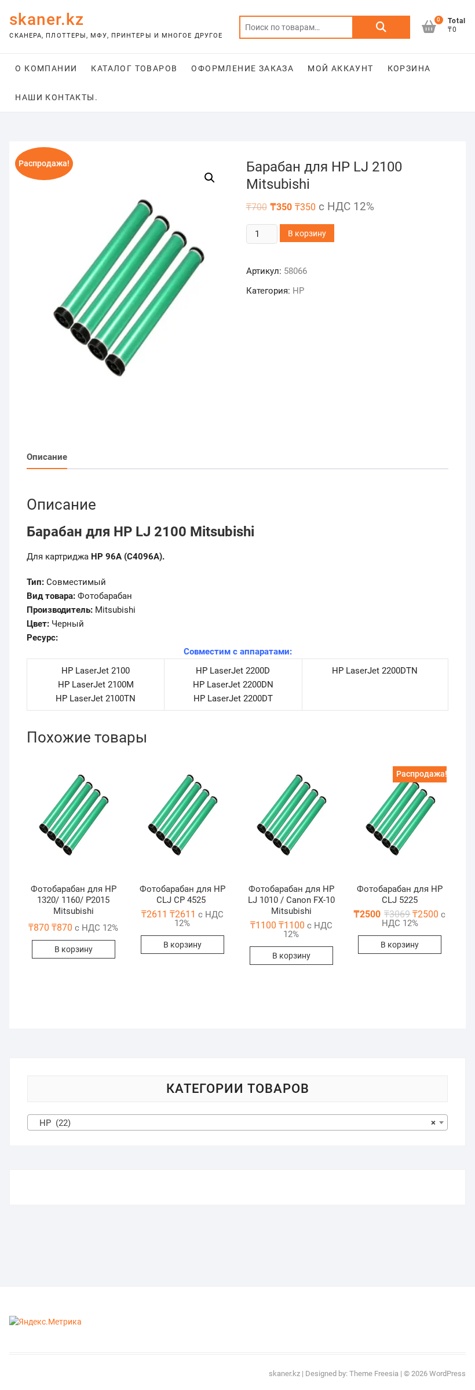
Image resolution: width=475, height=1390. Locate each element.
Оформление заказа (242, 68)
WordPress (447, 1373)
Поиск (381, 27)
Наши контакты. (56, 97)
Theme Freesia (374, 1373)
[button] (128, 293)
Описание (47, 457)
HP (298, 291)
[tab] (47, 457)
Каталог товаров (134, 68)
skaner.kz (46, 19)
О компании (46, 68)
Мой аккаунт (340, 68)
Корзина (409, 68)
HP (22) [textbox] (233, 1123)
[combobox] (237, 1122)
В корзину (307, 233)
